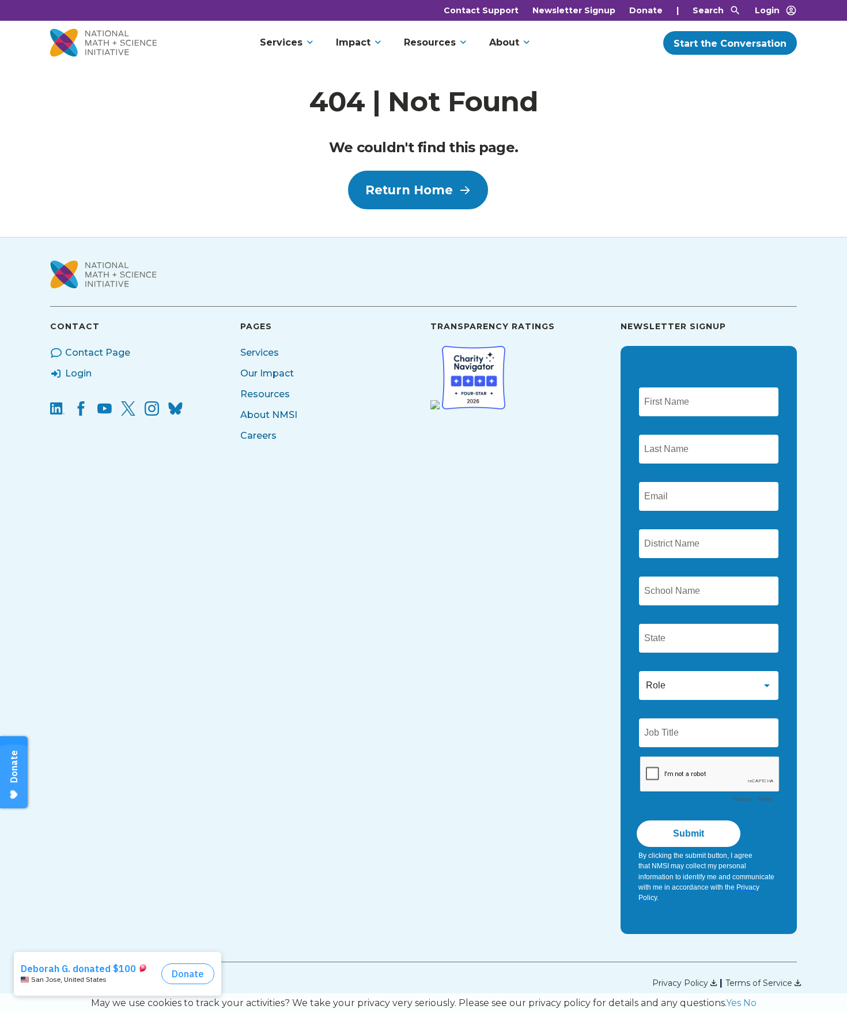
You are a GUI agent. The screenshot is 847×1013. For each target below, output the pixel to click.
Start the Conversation (730, 43)
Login (767, 10)
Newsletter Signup (573, 10)
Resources (430, 42)
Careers (258, 435)
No (750, 1002)
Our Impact (267, 373)
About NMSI (268, 414)
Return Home (409, 190)
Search (708, 10)
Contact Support (481, 10)
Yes (733, 1002)
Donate (646, 10)
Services (281, 42)
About (504, 42)
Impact (353, 42)
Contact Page (97, 352)
